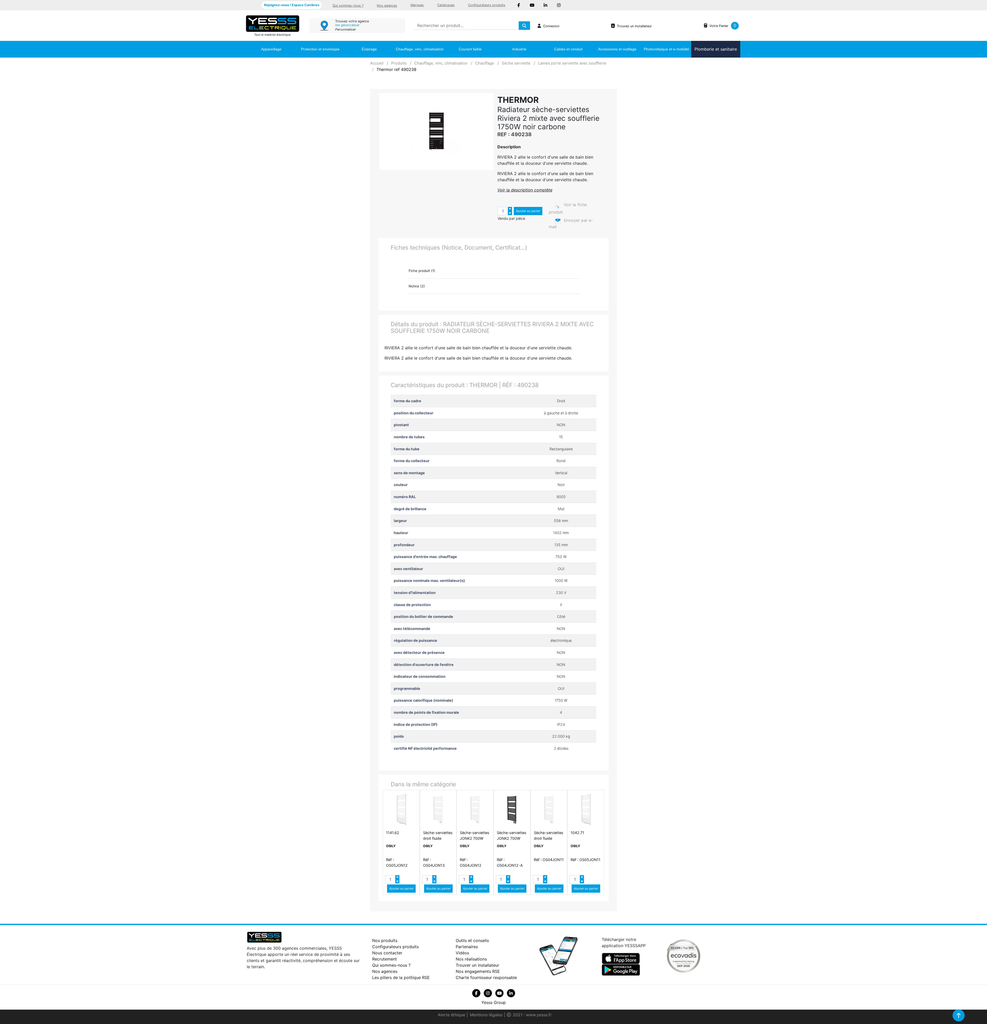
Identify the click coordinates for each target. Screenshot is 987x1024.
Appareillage (271, 49)
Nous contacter (387, 952)
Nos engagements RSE (478, 971)
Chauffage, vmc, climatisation (420, 49)
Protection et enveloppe (320, 49)
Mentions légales (487, 1014)
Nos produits (384, 940)
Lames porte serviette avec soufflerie (572, 63)
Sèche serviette (516, 63)
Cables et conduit (568, 49)
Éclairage (369, 49)
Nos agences (387, 5)
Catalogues (446, 5)
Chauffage (484, 63)
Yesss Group (493, 1002)
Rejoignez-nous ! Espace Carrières (291, 5)
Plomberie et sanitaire (715, 49)
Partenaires (467, 946)
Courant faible (470, 49)
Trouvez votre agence (352, 21)
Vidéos (462, 952)
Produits (399, 63)
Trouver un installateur (477, 965)
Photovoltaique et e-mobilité (666, 49)
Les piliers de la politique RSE (401, 977)
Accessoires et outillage (617, 49)
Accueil (376, 63)
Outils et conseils (472, 940)
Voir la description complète (524, 190)
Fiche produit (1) (422, 271)
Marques (417, 5)
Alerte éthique (452, 1014)
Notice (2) (417, 286)
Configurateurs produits (486, 5)
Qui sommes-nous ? (348, 5)
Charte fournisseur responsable (486, 977)
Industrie (519, 49)
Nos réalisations (471, 959)
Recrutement (384, 959)
